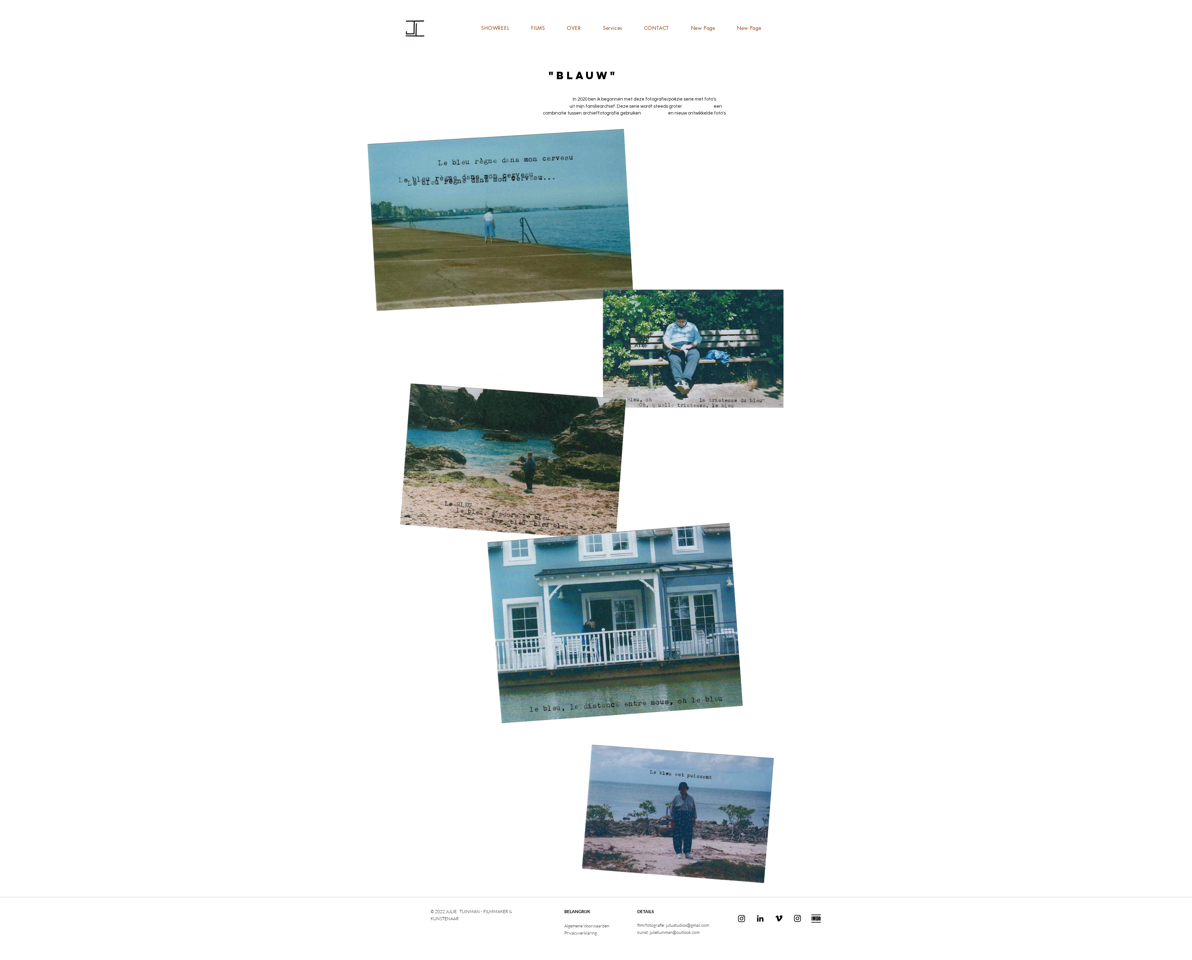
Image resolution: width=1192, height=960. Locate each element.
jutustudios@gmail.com (687, 925)
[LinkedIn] (760, 918)
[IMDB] (816, 918)
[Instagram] (741, 918)
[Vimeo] (778, 918)
